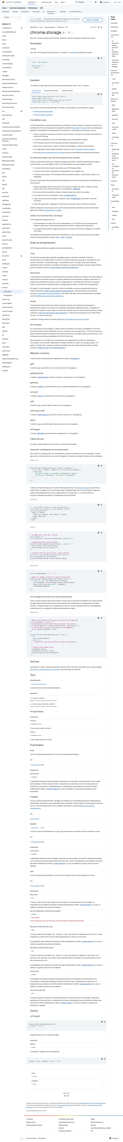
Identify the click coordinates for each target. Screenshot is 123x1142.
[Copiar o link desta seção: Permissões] (43, 44)
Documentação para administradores (48, 293)
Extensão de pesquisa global (43, 111)
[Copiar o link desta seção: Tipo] (34, 760)
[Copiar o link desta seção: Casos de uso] (45, 439)
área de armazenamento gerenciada (52, 152)
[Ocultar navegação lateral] (22, 1139)
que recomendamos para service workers (75, 319)
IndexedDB (75, 128)
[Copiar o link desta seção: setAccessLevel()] (46, 411)
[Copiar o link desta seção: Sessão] (38, 301)
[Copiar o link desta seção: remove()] (39, 392)
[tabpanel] (66, 99)
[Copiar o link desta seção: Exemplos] (41, 80)
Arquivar (61, 1128)
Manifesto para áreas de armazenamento (49, 296)
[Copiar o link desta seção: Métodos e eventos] (51, 353)
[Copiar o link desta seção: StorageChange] (45, 712)
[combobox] (84, 2)
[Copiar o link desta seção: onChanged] (41, 430)
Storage (83, 128)
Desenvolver (25, 11)
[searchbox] (12, 17)
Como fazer (36, 11)
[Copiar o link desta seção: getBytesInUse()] (45, 373)
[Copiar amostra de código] (101, 58)
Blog (56, 2)
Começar (15, 11)
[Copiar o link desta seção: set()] (35, 401)
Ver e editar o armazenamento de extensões (44, 669)
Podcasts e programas (65, 1131)
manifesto (73, 52)
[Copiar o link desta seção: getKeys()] (40, 383)
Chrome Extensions (17, 8)
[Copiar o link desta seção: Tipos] (37, 675)
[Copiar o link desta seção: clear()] (37, 420)
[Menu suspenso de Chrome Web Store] (83, 12)
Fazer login (117, 2)
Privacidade (42, 1138)
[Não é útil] (101, 27)
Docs (4, 8)
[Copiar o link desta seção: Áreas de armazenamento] (57, 243)
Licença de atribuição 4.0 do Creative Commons (92, 1103)
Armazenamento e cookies (52, 210)
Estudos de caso (47, 2)
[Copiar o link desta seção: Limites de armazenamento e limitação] (64, 216)
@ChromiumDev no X (97, 1122)
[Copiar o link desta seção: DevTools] (41, 662)
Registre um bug (31, 1122)
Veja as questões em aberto (34, 1125)
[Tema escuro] (98, 58)
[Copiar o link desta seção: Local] (36, 254)
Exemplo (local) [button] (36, 90)
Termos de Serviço (31, 1138)
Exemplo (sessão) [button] (67, 90)
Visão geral (5, 11)
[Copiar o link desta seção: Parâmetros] (39, 1040)
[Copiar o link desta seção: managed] (40, 797)
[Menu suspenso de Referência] (56, 12)
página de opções (84, 488)
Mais (62, 2)
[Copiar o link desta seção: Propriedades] (40, 717)
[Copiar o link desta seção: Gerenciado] (41, 273)
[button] (12, 288)
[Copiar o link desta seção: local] (35, 750)
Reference (32, 8)
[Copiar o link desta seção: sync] (35, 871)
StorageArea (35, 765)
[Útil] (98, 27)
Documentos (32, 2)
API (41, 8)
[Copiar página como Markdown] (69, 32)
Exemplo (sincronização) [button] (51, 90)
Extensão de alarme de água (43, 115)
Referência (50, 11)
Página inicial (33, 27)
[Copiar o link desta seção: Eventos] (39, 1011)
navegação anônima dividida (85, 149)
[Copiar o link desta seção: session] (38, 824)
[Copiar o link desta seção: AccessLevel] (42, 680)
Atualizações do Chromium (66, 1122)
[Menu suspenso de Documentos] (38, 2)
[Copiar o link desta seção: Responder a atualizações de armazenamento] (70, 450)
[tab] (36, 90)
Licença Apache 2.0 (63, 1105)
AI (43, 11)
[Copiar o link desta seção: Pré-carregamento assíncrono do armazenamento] (74, 597)
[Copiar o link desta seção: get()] (36, 364)
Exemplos (63, 11)
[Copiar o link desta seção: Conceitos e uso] (48, 120)
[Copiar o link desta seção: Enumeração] (39, 693)
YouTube (93, 1125)
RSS (92, 1131)
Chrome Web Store (75, 11)
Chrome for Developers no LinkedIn (101, 1128)
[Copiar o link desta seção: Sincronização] (43, 325)
